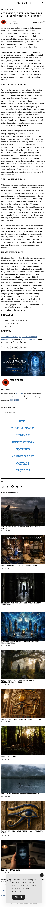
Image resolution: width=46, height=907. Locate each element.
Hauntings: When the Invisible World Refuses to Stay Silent (21, 603)
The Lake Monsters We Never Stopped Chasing (20, 794)
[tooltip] (3, 347)
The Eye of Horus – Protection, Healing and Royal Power (22, 832)
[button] (42, 412)
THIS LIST (19, 394)
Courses (23, 449)
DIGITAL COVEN (23, 428)
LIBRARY (23, 435)
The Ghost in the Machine (12, 870)
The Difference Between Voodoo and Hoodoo (19, 566)
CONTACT (23, 463)
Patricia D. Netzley (28, 339)
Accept (18, 897)
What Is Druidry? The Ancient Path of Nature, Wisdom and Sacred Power (20, 681)
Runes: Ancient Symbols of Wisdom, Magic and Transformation (20, 642)
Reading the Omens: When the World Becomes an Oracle (20, 527)
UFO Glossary (7, 10)
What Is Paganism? (8, 757)
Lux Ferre (12, 21)
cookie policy (17, 891)
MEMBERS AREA (23, 456)
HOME (23, 421)
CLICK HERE (14, 400)
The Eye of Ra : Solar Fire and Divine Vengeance (21, 719)
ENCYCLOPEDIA (23, 442)
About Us (23, 470)
